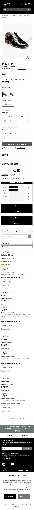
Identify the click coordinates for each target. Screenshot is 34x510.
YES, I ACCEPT (24, 497)
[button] (30, 38)
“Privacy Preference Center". (10, 504)
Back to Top (17, 421)
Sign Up (27, 448)
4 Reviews (14, 69)
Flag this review (5, 285)
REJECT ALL (10, 497)
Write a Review (22, 69)
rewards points (21, 148)
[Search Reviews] (29, 236)
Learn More (6, 458)
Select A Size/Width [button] (17, 144)
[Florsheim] (5, 269)
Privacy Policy (26, 487)
